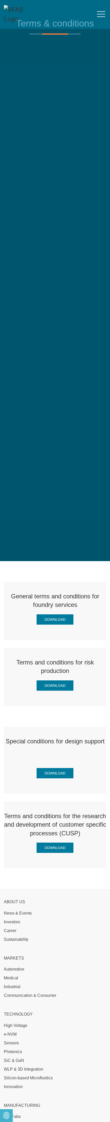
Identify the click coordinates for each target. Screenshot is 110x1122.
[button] (101, 14)
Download (55, 619)
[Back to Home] (20, 14)
